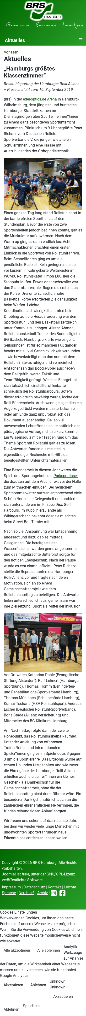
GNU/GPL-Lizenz (61, 874)
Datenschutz (34, 887)
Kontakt (54, 887)
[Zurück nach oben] (77, 1007)
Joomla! (9, 874)
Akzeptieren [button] (13, 985)
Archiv (42, 893)
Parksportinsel (66, 475)
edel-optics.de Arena (40, 99)
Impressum (11, 887)
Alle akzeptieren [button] (17, 950)
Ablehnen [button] (38, 985)
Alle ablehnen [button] (48, 950)
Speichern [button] (31, 1006)
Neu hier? (26, 893)
